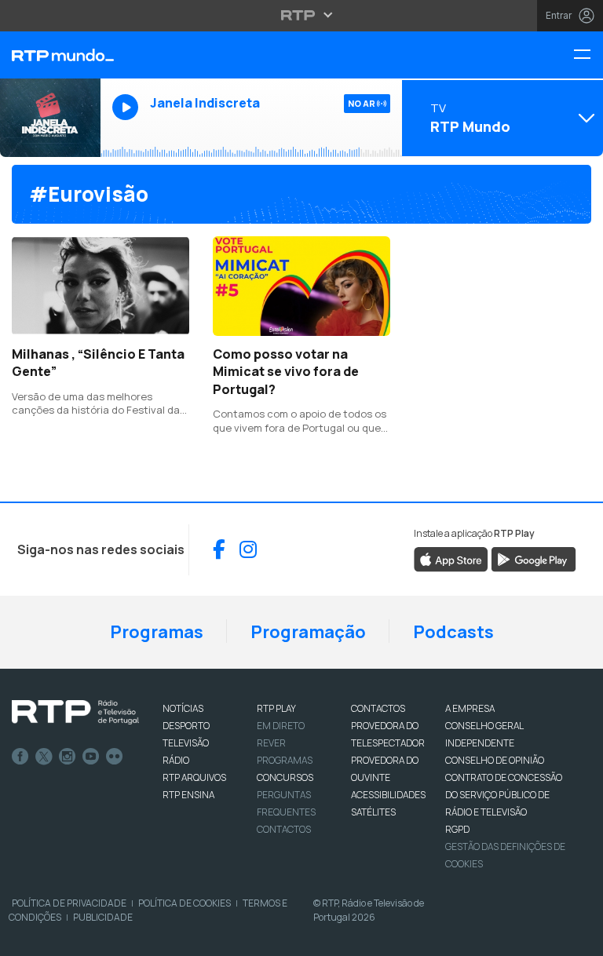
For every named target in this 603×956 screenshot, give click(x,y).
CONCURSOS (285, 777)
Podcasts (453, 632)
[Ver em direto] (50, 117)
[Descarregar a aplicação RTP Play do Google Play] (533, 558)
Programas (156, 632)
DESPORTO (186, 725)
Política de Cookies (184, 903)
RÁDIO (176, 760)
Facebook (20, 756)
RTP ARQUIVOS (194, 777)
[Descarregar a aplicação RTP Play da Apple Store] (451, 558)
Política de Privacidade (69, 903)
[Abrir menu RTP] (302, 15)
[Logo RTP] (75, 712)
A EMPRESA (470, 708)
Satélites (373, 812)
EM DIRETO (281, 725)
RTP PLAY (276, 708)
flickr (114, 756)
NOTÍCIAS (183, 708)
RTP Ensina (188, 794)
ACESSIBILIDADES (388, 794)
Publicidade (103, 917)
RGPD (457, 829)
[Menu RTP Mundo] (588, 55)
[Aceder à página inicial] (50, 54)
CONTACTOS (378, 708)
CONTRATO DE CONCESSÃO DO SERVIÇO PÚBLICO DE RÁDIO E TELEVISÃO (503, 795)
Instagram (67, 756)
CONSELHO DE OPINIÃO (494, 760)
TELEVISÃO (186, 743)
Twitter (44, 756)
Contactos (284, 829)
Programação (308, 632)
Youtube (91, 756)
